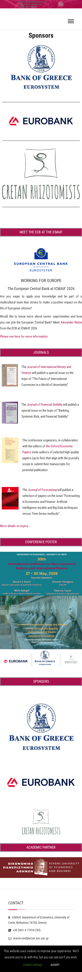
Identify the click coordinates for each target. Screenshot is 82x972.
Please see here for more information (24, 336)
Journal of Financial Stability (44, 405)
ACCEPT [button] (55, 964)
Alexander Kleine (71, 322)
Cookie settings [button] (32, 965)
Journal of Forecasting (42, 490)
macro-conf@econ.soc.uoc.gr (30, 938)
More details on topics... (15, 526)
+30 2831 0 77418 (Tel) (26, 930)
